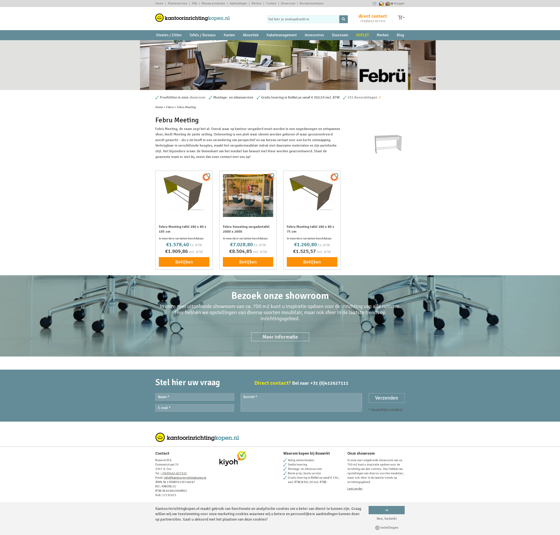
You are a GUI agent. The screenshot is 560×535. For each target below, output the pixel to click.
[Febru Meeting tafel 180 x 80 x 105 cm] (184, 193)
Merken (256, 3)
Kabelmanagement (281, 35)
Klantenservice (177, 3)
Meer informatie (280, 337)
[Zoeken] (343, 19)
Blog (400, 35)
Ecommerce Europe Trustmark (375, 3)
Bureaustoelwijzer (312, 3)
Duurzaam (340, 35)
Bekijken (184, 262)
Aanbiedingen (238, 3)
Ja (386, 510)
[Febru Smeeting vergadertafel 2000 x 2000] (248, 195)
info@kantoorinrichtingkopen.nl (185, 478)
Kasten (229, 35)
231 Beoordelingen (362, 97)
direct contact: (373, 16)
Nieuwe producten (213, 3)
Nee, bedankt (387, 518)
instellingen (389, 527)
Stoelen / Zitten (169, 35)
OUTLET (362, 35)
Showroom (288, 3)
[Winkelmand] (401, 17)
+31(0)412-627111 (373, 21)
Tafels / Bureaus (202, 35)
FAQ (194, 3)
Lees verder (355, 488)
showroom (197, 97)
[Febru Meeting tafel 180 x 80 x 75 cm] (312, 193)
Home (159, 3)
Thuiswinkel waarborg (381, 3)
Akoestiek (251, 35)
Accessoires (314, 35)
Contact (271, 3)
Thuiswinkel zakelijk (388, 3)
